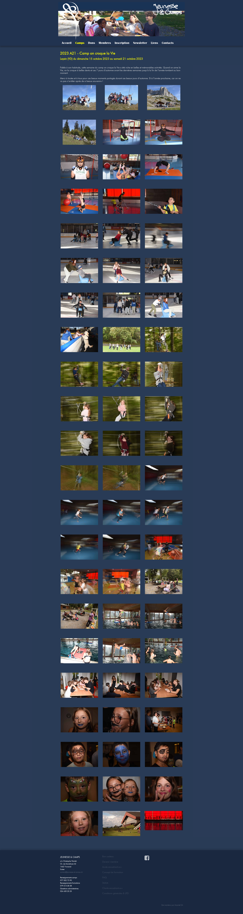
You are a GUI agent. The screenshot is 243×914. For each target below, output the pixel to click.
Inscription (122, 42)
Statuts (105, 882)
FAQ (104, 877)
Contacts (168, 42)
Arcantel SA (179, 905)
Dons (91, 42)
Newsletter (140, 42)
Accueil (67, 42)
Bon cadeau (108, 856)
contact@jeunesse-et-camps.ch (71, 872)
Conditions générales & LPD (115, 893)
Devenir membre (110, 861)
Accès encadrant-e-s (111, 867)
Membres (105, 42)
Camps (79, 42)
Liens (154, 42)
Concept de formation (112, 872)
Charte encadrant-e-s (112, 888)
